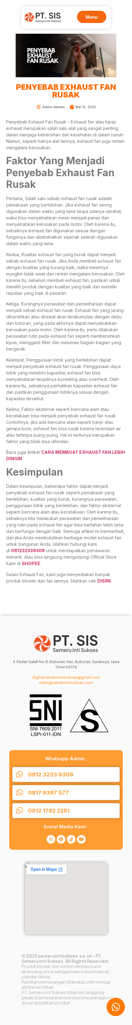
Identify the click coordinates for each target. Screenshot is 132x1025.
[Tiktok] (71, 839)
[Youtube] (81, 839)
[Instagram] (51, 839)
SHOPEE (31, 563)
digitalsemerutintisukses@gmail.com (66, 677)
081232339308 (28, 550)
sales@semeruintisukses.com (66, 682)
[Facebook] (61, 839)
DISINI (104, 580)
